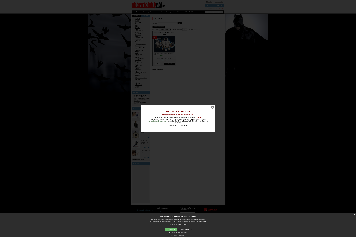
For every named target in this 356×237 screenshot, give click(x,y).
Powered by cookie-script (178, 235)
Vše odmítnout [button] (185, 229)
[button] (178, 233)
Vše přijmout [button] (171, 229)
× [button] (354, 214)
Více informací (202, 221)
